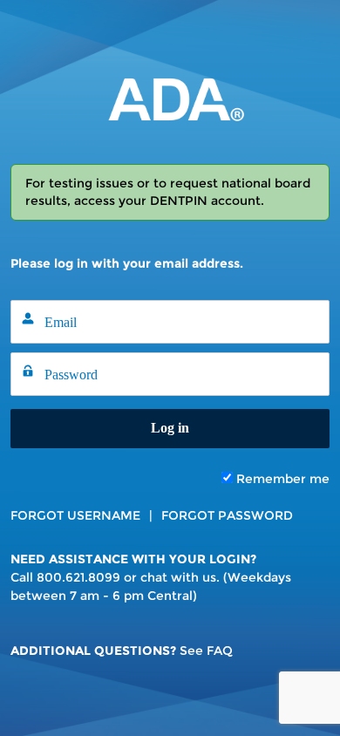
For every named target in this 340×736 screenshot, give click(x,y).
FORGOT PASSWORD (227, 515)
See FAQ (206, 650)
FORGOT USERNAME (75, 515)
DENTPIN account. (207, 200)
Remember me (281, 479)
